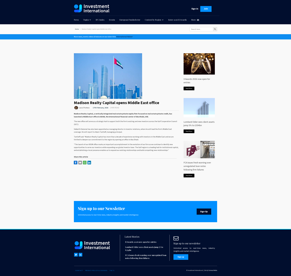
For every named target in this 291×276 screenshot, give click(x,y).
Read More (189, 88)
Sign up (181, 257)
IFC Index (100, 19)
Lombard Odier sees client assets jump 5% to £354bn (199, 123)
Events (112, 19)
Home (77, 29)
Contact (79, 271)
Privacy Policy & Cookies (96, 271)
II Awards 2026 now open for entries (197, 81)
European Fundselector (129, 19)
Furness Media (213, 270)
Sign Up (204, 211)
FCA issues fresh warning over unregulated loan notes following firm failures (197, 166)
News (76, 19)
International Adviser (124, 36)
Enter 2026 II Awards (177, 19)
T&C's (112, 271)
